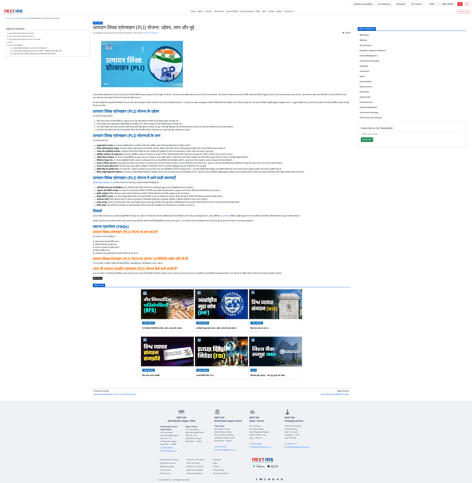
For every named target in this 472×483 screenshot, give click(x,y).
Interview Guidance (194, 473)
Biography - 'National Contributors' (373, 51)
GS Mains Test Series (194, 466)
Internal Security (366, 102)
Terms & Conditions (221, 473)
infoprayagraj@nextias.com (298, 447)
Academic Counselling (363, 4)
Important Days (366, 82)
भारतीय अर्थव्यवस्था (21, 18)
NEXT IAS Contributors (150, 33)
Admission (400, 4)
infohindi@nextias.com (225, 450)
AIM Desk (363, 40)
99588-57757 (292, 444)
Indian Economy (366, 87)
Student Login (463, 11)
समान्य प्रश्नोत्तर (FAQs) (15, 45)
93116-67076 (221, 446)
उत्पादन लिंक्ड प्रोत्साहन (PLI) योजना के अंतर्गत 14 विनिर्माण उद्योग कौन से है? (37, 51)
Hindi (13, 18)
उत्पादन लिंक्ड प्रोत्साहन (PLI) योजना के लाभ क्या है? (29, 48)
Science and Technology (369, 112)
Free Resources (247, 11)
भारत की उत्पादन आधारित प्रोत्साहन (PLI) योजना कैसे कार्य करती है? (34, 54)
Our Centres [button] (416, 4)
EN (460, 4)
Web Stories (364, 35)
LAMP (431, 4)
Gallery (279, 11)
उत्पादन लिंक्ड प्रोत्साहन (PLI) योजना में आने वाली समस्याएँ (24, 39)
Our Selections (384, 4)
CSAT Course (165, 473)
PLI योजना (225, 215)
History (362, 76)
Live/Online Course (167, 463)
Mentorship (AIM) (167, 466)
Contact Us (288, 11)
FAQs (215, 463)
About (200, 11)
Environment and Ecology (369, 61)
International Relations (368, 107)
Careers (216, 466)
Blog (258, 11)
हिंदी (467, 4)
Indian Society (365, 97)
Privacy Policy (218, 470)
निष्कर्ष (10, 42)
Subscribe (367, 139)
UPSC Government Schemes (371, 118)
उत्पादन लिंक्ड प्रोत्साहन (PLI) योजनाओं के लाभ (21, 36)
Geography (364, 66)
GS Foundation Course (169, 459)
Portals (271, 11)
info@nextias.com (169, 451)
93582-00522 (256, 444)
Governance (364, 71)
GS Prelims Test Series (195, 459)
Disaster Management (368, 56)
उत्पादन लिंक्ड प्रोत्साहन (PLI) (104, 182)
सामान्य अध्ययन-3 (97, 278)
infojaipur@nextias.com (261, 447)
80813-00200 (167, 447)
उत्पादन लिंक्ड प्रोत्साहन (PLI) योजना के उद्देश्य (21, 33)
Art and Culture (365, 45)
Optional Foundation (194, 470)
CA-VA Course (165, 470)
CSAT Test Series (193, 463)
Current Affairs (232, 11)
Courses (208, 11)
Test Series (219, 11)
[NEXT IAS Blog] (13, 11)
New (264, 11)
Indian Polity (364, 92)
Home (193, 11)
